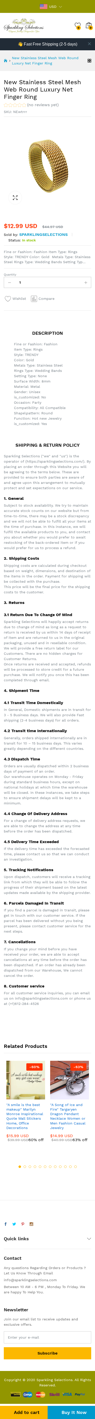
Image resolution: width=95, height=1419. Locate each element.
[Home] (5, 60)
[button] (31, 105)
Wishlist (19, 299)
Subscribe (47, 1353)
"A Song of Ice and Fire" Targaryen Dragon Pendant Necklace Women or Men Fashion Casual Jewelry (67, 1116)
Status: (14, 240)
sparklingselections (43, 234)
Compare (46, 299)
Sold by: (11, 235)
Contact (13, 1258)
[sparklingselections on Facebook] (5, 1224)
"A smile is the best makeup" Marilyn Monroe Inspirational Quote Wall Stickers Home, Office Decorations (24, 1116)
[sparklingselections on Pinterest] (23, 1224)
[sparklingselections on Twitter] (14, 1224)
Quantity (10, 274)
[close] (89, 43)
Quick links (16, 1238)
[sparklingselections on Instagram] (31, 1224)
